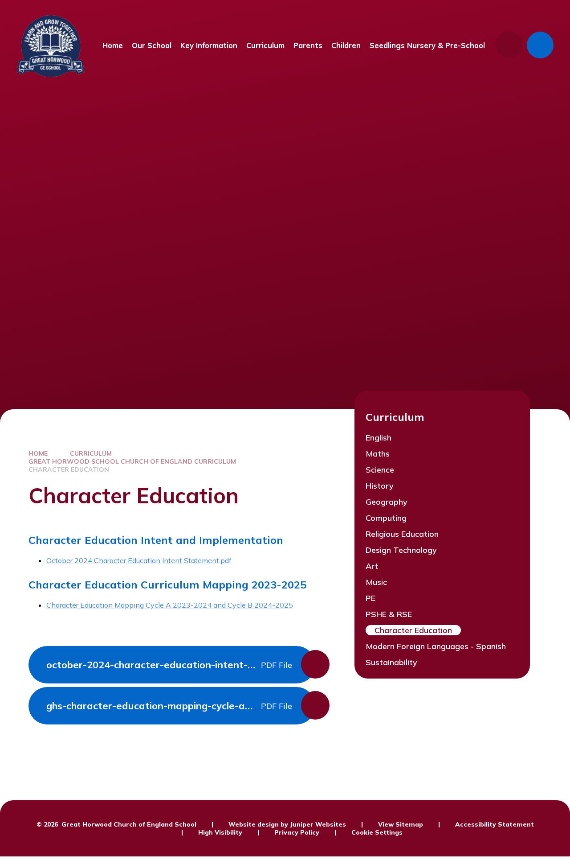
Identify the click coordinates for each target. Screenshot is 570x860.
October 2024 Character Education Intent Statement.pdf (139, 560)
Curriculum (91, 453)
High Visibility (220, 832)
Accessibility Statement (494, 824)
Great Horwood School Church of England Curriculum (132, 461)
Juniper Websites (318, 824)
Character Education (68, 469)
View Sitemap (400, 824)
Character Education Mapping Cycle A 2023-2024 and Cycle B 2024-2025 (169, 605)
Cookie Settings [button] (377, 832)
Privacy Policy (296, 832)
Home (38, 453)
